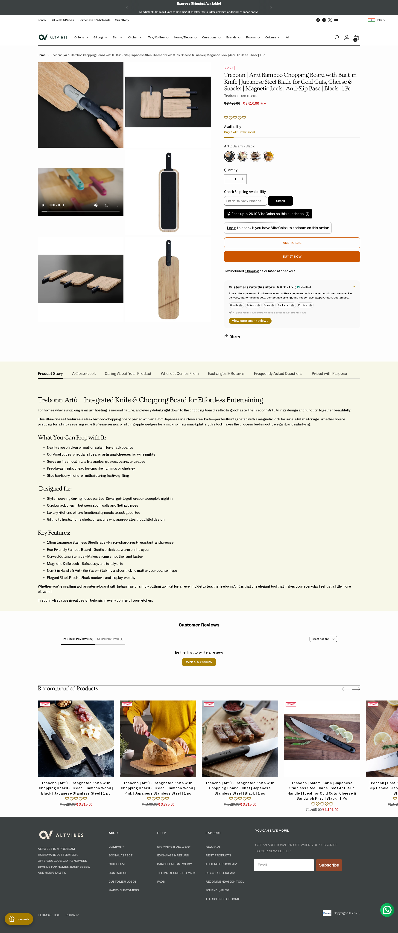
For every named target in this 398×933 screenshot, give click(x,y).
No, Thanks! (164, 493)
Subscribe (164, 484)
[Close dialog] (262, 420)
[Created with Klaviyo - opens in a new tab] (199, 516)
